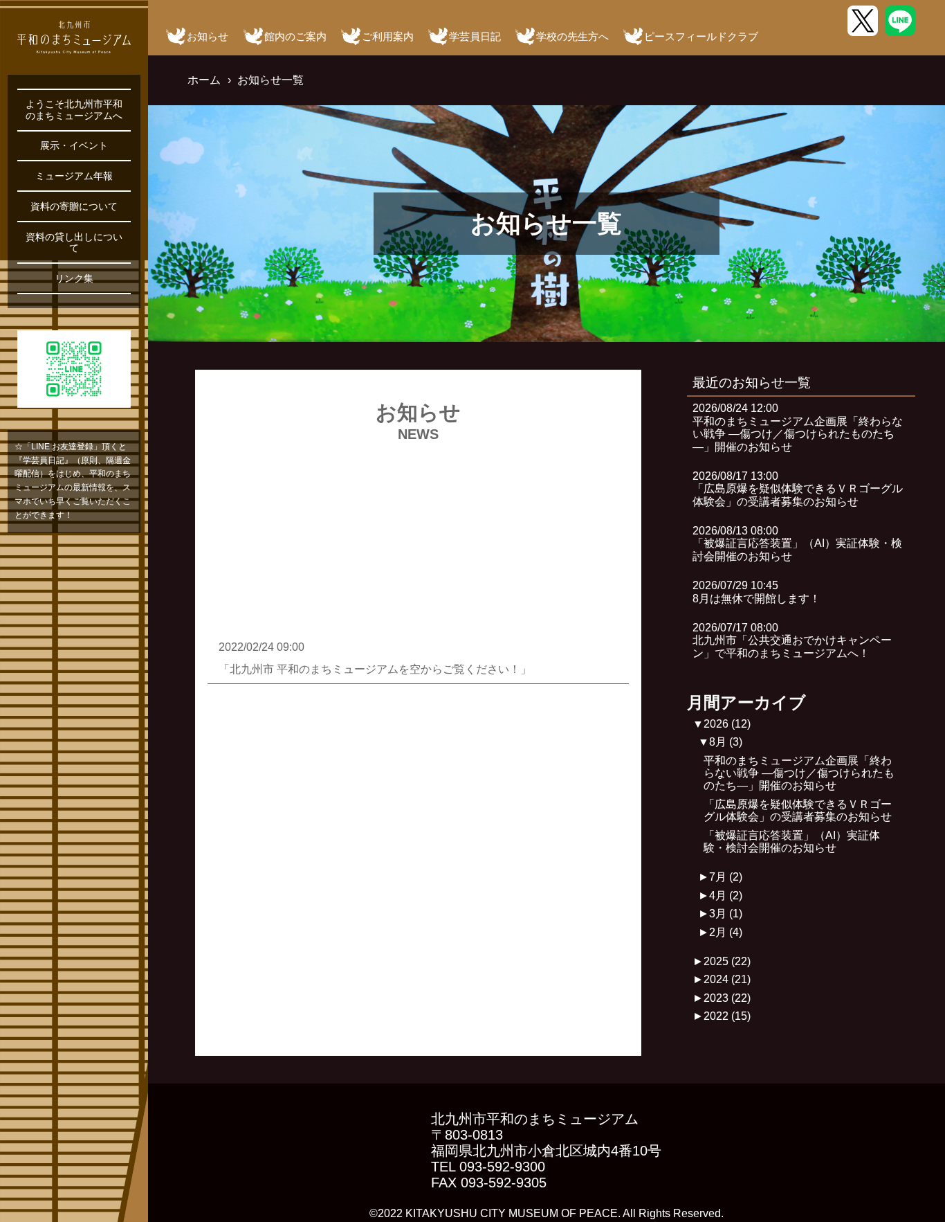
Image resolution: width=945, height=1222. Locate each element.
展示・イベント (74, 145)
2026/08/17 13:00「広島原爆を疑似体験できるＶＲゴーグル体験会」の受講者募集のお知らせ (797, 488)
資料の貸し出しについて (74, 242)
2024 (727, 979)
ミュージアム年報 (74, 175)
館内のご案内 (295, 36)
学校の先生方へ (572, 36)
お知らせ (207, 36)
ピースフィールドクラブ (701, 36)
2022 (727, 1016)
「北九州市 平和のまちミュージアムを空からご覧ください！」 (375, 669)
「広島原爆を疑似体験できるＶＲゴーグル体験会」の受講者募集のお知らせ (798, 810)
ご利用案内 (388, 36)
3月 (725, 913)
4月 (725, 895)
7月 (725, 877)
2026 (727, 724)
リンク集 (74, 278)
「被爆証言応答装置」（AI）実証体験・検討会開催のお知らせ (792, 841)
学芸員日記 (475, 36)
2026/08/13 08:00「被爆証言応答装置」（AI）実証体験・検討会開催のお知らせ (797, 543)
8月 (725, 742)
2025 (727, 961)
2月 (725, 932)
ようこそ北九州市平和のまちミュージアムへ (74, 109)
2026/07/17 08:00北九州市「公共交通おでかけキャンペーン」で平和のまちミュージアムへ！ (792, 640)
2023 (727, 998)
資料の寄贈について (74, 206)
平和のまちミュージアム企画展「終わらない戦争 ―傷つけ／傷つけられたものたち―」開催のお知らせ (799, 773)
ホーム (204, 80)
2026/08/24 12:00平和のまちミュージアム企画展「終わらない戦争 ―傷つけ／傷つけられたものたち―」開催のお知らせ (797, 427)
